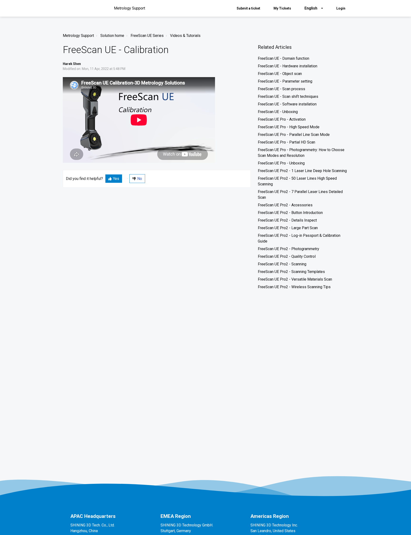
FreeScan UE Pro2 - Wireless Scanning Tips (294, 287)
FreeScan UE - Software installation (287, 104)
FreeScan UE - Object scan (280, 73)
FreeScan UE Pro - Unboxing (281, 163)
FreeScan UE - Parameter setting (285, 81)
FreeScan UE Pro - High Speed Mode (288, 127)
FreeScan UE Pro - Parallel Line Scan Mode (294, 134)
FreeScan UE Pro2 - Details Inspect (287, 220)
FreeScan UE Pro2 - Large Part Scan (288, 228)
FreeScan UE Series (147, 35)
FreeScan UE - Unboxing (278, 111)
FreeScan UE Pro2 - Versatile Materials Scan (295, 279)
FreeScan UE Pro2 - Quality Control (287, 256)
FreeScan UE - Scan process (281, 89)
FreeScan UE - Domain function (283, 58)
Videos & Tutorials (185, 35)
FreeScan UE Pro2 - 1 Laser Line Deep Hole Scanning (302, 170)
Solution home (112, 35)
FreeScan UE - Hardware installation (287, 66)
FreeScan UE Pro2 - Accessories (285, 205)
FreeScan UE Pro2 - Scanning (282, 264)
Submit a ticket (248, 8)
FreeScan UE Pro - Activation (282, 119)
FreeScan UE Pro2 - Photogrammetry (288, 249)
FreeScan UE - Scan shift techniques (288, 96)
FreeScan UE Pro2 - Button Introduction (290, 212)
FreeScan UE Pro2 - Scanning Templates (291, 271)
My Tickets (282, 8)
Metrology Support (78, 35)
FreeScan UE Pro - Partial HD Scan (286, 142)
